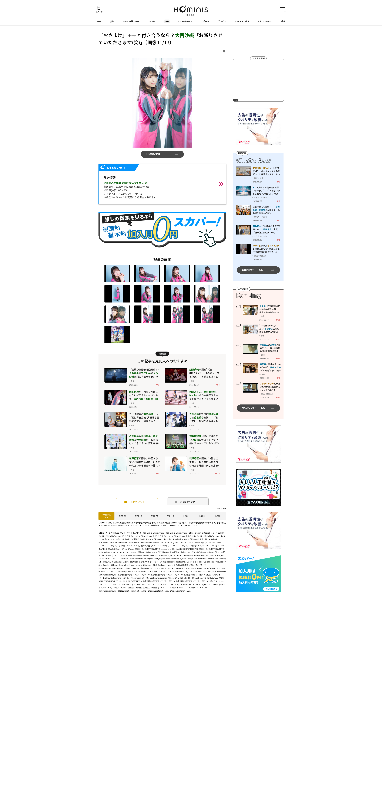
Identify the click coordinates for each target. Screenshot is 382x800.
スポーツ (205, 21)
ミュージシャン (185, 21)
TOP (99, 21)
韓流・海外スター (131, 21)
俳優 (112, 21)
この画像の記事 (153, 154)
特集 (283, 21)
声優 (167, 21)
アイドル (152, 21)
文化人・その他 (265, 21)
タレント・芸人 (242, 21)
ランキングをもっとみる (253, 408)
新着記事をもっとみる (252, 270)
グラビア (222, 21)
